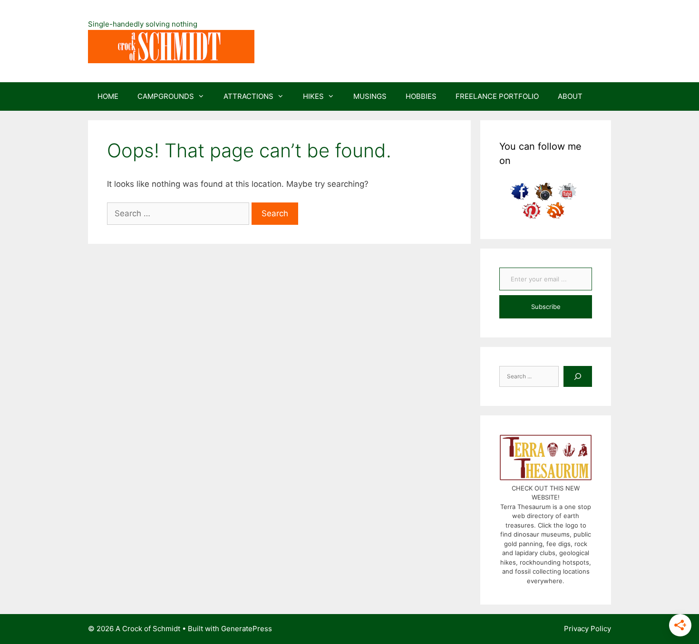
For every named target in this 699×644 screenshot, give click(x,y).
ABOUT (570, 96)
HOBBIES (421, 96)
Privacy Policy (587, 628)
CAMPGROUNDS (165, 96)
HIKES (313, 96)
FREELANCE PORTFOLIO (497, 96)
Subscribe (546, 306)
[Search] (577, 376)
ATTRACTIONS (248, 96)
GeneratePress (246, 628)
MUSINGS (370, 96)
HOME (107, 96)
